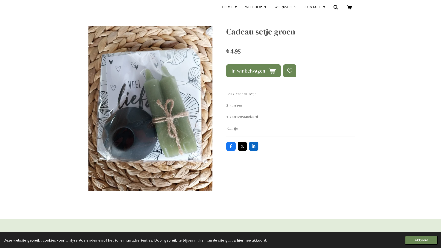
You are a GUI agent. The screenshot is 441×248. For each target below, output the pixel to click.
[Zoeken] (335, 7)
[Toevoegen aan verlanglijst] (289, 70)
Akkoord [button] (421, 240)
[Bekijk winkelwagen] (349, 7)
